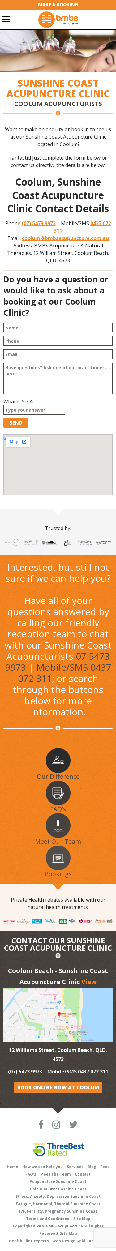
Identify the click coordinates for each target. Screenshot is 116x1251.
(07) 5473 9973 (39, 223)
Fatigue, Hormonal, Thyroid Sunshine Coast (58, 1203)
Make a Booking (58, 4)
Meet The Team (55, 1174)
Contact (83, 1174)
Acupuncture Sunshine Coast (58, 1181)
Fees (105, 1166)
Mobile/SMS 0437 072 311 (64, 673)
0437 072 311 (93, 1071)
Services (75, 1166)
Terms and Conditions (47, 1218)
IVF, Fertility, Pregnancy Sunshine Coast (58, 1211)
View (89, 982)
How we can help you (42, 1166)
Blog (92, 1166)
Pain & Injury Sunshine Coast (58, 1189)
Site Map (81, 1218)
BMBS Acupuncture (64, 1226)
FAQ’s (30, 1174)
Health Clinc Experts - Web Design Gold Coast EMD (58, 1241)
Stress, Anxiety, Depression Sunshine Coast (58, 1196)
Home (12, 1166)
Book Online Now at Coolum (58, 1087)
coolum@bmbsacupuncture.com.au (65, 238)
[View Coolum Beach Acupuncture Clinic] (58, 1014)
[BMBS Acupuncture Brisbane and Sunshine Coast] (58, 19)
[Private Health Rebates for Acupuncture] (57, 920)
